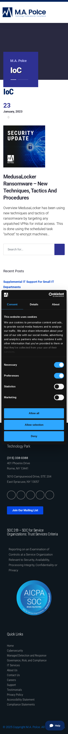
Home (10, 645)
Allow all (34, 413)
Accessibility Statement (21, 699)
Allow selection (34, 424)
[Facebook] (30, 495)
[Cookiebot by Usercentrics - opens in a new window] (49, 295)
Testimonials (14, 689)
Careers (11, 680)
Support (11, 685)
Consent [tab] (12, 304)
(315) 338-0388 (17, 458)
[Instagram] (40, 495)
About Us (12, 670)
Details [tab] (34, 304)
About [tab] (56, 304)
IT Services (13, 665)
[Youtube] (49, 495)
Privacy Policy (15, 694)
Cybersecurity (15, 650)
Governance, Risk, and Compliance (27, 660)
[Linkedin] (11, 495)
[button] (63, 12)
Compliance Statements (21, 704)
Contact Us (13, 675)
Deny (34, 436)
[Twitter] (21, 495)
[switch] (59, 375)
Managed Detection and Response (26, 655)
